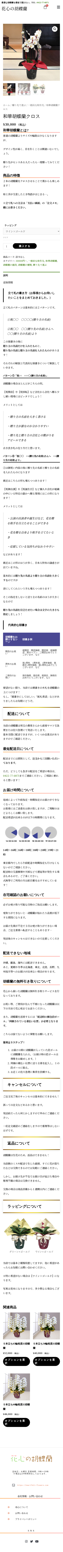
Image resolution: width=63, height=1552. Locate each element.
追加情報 (8, 282)
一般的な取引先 (36, 105)
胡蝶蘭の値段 (10, 264)
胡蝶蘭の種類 (25, 264)
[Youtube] (36, 1541)
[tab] (31, 275)
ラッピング (10, 225)
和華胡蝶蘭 (51, 260)
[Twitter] (31, 1541)
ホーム (6, 105)
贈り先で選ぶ (19, 105)
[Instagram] (26, 1541)
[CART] (45, 7)
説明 (5, 275)
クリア (5, 237)
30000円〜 (21, 260)
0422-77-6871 (11, 775)
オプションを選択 (15, 1361)
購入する (25, 246)
